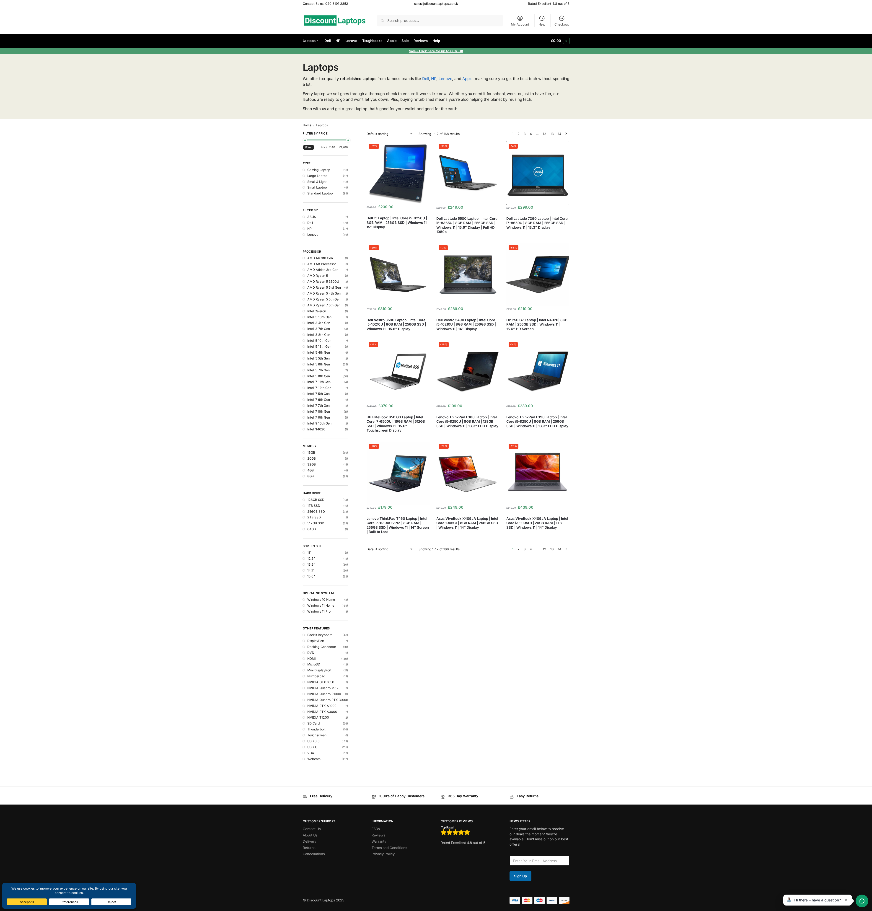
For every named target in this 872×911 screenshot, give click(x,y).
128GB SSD (315, 500)
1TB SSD (313, 505)
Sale (413, 51)
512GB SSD (315, 523)
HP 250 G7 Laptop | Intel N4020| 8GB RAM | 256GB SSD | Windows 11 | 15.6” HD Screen (536, 324)
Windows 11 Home (320, 605)
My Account (520, 24)
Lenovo (445, 78)
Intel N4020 (316, 429)
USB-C (312, 747)
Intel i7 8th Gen (318, 411)
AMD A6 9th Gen (320, 258)
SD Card (313, 723)
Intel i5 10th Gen (319, 340)
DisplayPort (315, 641)
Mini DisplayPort (319, 670)
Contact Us (312, 829)
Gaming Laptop (318, 170)
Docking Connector (321, 647)
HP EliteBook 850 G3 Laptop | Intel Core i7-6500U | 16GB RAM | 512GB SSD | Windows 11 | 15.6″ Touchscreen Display (396, 424)
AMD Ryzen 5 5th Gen (323, 299)
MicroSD (313, 664)
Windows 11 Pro (319, 611)
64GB (311, 529)
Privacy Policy (383, 854)
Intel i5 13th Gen (319, 346)
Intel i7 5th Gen (318, 394)
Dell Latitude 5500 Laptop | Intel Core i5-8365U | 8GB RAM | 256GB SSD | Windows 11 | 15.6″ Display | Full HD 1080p (466, 225)
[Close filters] (349, 134)
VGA (310, 753)
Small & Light (317, 182)
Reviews (378, 835)
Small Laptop (317, 187)
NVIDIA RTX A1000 (321, 706)
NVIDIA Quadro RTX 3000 (327, 700)
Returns (309, 848)
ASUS (311, 217)
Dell (425, 78)
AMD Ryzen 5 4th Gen (324, 293)
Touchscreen (316, 735)
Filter (308, 147)
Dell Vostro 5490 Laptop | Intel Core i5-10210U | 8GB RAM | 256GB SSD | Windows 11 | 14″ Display (466, 324)
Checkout (561, 24)
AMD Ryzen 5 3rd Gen (324, 287)
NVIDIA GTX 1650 (320, 682)
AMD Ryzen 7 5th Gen (323, 305)
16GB (311, 452)
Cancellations (314, 854)
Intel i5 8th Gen (318, 376)
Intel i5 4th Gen (318, 352)
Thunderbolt (316, 729)
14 (559, 134)
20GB (311, 458)
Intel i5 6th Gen (318, 364)
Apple (467, 78)
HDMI (311, 658)
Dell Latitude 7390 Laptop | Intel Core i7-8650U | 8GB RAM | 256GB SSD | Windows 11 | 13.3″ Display (537, 223)
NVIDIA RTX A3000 (322, 712)
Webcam (314, 759)
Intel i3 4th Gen (318, 323)
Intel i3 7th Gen (318, 329)
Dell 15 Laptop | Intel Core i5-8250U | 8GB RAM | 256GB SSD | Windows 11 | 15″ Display (398, 222)
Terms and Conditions (389, 848)
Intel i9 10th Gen (319, 423)
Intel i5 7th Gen (318, 370)
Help (541, 24)
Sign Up (520, 876)
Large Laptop (317, 176)
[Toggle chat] (862, 901)
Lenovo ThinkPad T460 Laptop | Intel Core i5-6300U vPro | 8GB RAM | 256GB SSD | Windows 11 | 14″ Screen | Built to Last (398, 525)
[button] (560, 41)
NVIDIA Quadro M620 (324, 688)
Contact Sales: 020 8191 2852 (325, 3)
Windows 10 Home (321, 599)
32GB (311, 464)
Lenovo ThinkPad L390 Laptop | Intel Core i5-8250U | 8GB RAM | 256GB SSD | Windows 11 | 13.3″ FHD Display (537, 421)
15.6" (311, 576)
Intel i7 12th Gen (319, 388)
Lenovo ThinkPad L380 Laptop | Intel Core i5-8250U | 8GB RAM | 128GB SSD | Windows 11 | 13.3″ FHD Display (467, 421)
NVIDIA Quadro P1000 (324, 694)
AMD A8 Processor (321, 264)
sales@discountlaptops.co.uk (436, 3)
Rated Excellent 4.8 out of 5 (548, 3)
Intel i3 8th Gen (318, 334)
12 (544, 134)
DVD (310, 653)
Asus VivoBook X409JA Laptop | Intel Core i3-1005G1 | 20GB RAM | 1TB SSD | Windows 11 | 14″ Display (537, 523)
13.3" (311, 564)
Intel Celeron (316, 311)
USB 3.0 (313, 741)
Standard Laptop (320, 193)
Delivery (309, 841)
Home (307, 125)
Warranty (379, 841)
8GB (310, 476)
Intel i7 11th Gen (319, 382)
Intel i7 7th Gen (318, 405)
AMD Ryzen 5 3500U (323, 281)
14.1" (310, 570)
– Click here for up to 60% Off (440, 51)
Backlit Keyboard (320, 635)
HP (433, 78)
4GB (310, 470)
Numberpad (316, 676)
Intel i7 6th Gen (318, 399)
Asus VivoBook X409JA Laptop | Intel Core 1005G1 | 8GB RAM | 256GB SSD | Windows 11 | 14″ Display (467, 523)
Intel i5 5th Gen (318, 358)
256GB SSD (316, 511)
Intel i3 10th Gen (319, 317)
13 (552, 134)
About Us (310, 835)
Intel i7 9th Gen (318, 417)
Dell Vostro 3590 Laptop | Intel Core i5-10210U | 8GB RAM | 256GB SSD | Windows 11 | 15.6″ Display (396, 324)
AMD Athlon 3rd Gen (322, 270)
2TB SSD (314, 517)
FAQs (376, 829)
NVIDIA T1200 (318, 717)
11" (309, 552)
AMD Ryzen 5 (317, 275)
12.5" (311, 558)
